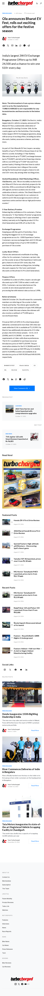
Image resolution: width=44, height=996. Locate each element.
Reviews (5, 958)
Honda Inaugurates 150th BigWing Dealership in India (20, 715)
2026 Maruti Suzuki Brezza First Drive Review (27, 532)
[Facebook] (15, 670)
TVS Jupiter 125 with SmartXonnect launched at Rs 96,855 (17, 439)
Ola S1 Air (14, 370)
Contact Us (6, 877)
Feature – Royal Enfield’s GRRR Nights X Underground (26, 637)
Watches (5, 910)
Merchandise (6, 881)
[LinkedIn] (26, 670)
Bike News (9, 433)
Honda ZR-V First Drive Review (27, 520)
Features (5, 920)
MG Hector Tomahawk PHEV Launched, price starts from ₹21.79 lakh (26, 574)
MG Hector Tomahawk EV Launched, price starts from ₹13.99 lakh (25, 595)
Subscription (6, 885)
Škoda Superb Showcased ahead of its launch (27, 624)
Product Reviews (8, 902)
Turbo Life (5, 906)
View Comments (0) (21, 388)
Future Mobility (7, 898)
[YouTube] (21, 670)
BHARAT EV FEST (9, 365)
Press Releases (7, 13)
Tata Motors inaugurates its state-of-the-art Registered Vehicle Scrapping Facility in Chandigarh (21, 827)
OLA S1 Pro (25, 370)
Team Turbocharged (14, 37)
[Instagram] (4, 670)
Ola (5, 370)
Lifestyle (5, 894)
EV (35, 365)
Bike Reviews (6, 963)
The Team (5, 888)
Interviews (5, 924)
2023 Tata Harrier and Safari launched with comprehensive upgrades (26, 411)
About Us (5, 872)
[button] (3, 3)
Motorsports (7, 915)
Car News (18, 406)
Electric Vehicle (24, 365)
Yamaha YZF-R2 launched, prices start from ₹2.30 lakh (27, 560)
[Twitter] (10, 670)
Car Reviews (6, 967)
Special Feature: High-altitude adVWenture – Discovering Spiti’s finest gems (26, 546)
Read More (35, 730)
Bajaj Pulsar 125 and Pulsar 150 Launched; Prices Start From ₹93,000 (26, 610)
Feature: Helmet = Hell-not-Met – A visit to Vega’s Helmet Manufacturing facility (28, 650)
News (4, 927)
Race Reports (6, 931)
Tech (4, 953)
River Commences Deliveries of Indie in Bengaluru (21, 770)
